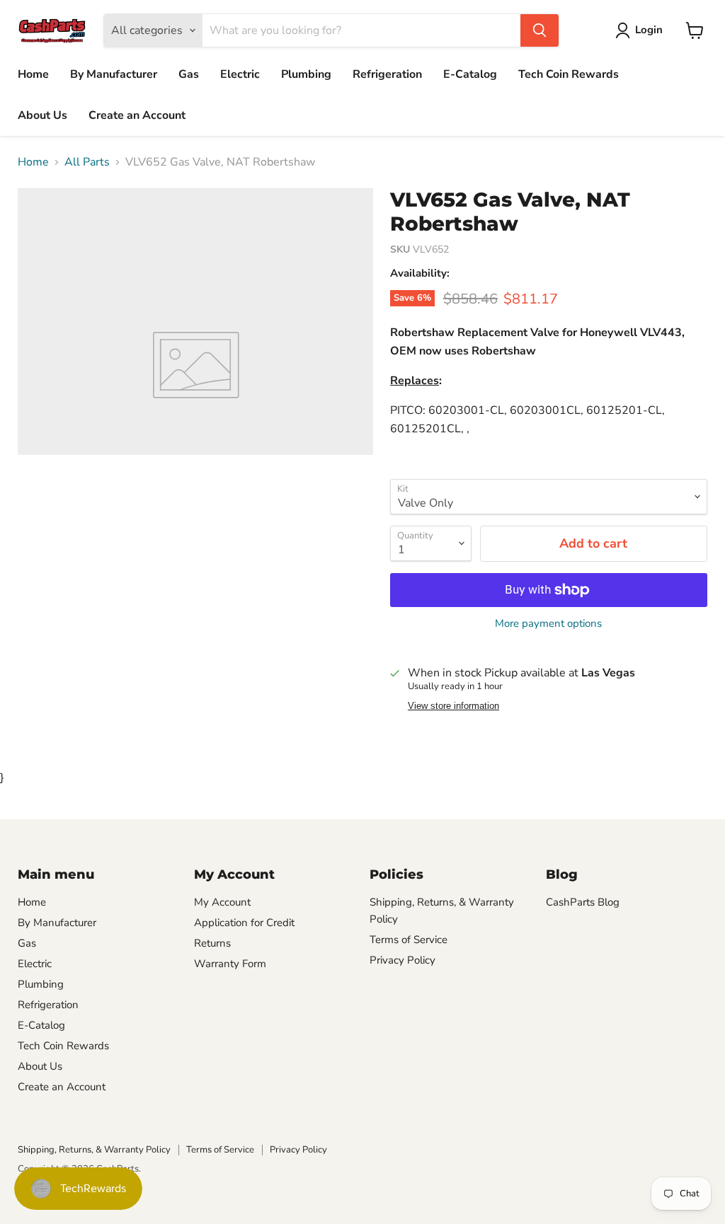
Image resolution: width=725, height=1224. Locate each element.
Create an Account (137, 115)
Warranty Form (230, 964)
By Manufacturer (113, 74)
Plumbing (306, 74)
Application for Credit (244, 923)
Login (649, 30)
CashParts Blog (583, 902)
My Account (222, 902)
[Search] (539, 30)
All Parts (87, 162)
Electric (240, 74)
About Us (42, 115)
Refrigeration (387, 74)
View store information (453, 706)
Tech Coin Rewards (568, 74)
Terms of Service (408, 940)
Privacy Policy (402, 960)
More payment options (548, 624)
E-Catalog (470, 74)
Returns (212, 943)
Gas (188, 74)
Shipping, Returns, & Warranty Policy (94, 1149)
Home (33, 74)
